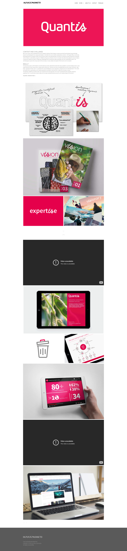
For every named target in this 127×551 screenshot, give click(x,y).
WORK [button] (80, 3)
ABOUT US (87, 3)
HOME (76, 3)
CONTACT (94, 3)
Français (100, 3)
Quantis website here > (29, 75)
